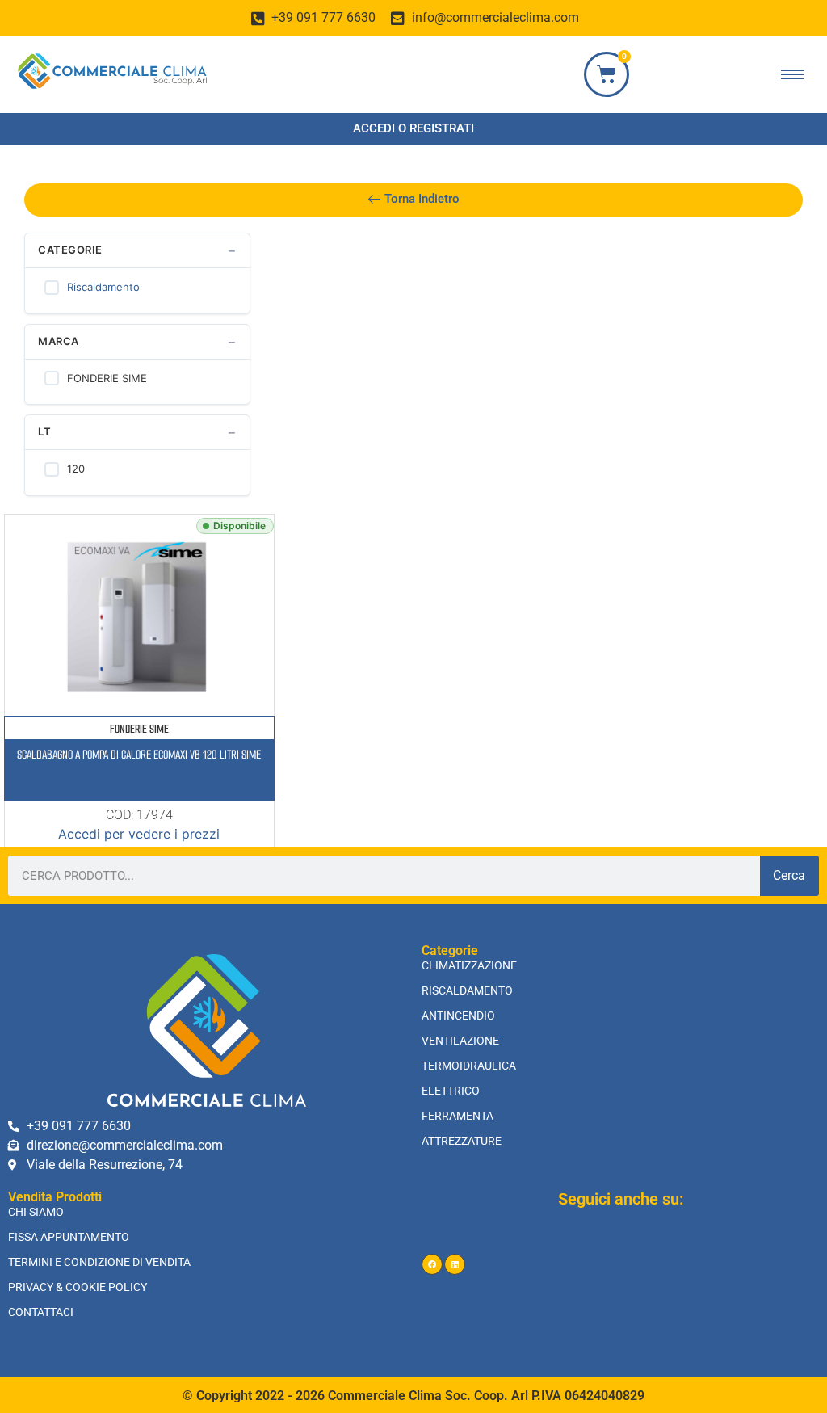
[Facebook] (432, 1264)
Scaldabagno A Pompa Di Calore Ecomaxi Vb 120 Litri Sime (139, 754)
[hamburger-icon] (793, 75)
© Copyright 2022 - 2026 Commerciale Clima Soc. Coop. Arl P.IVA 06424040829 (413, 1395)
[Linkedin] (454, 1264)
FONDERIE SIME (139, 729)
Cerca (789, 875)
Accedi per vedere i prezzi (139, 834)
